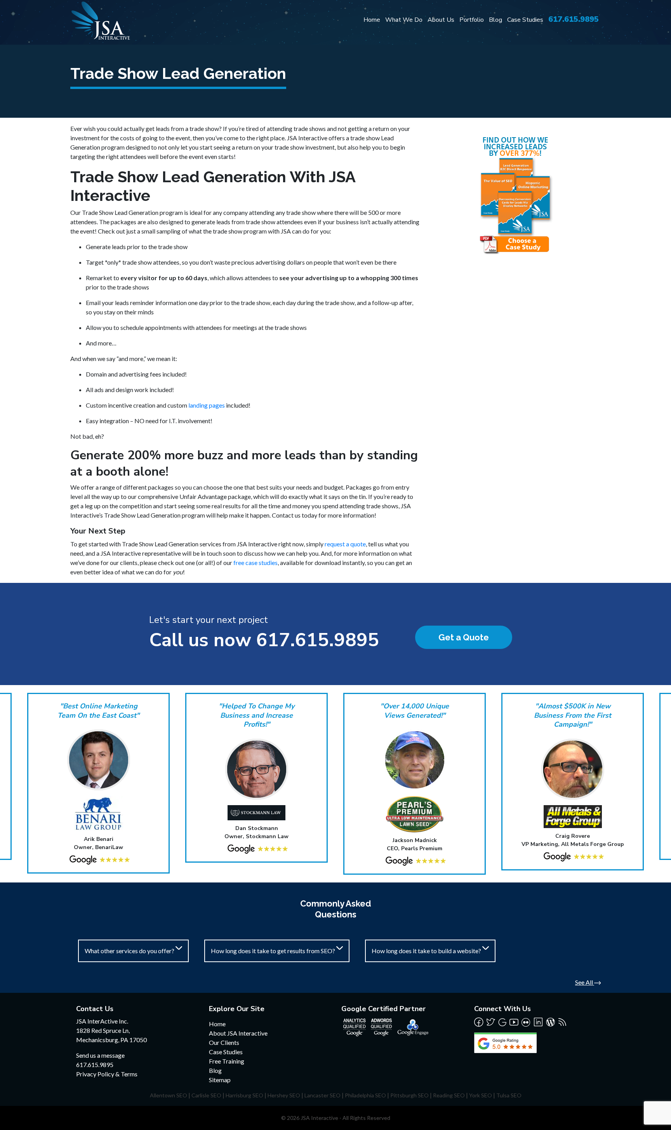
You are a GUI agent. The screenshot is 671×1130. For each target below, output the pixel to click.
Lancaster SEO (322, 1095)
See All (584, 982)
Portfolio (471, 20)
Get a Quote (463, 637)
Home (371, 20)
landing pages (206, 405)
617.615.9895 (573, 19)
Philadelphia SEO (365, 1095)
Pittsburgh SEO (409, 1095)
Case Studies (525, 20)
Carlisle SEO (206, 1095)
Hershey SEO (284, 1095)
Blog (495, 20)
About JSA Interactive (238, 1033)
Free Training (226, 1061)
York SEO (480, 1095)
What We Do (403, 20)
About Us (441, 20)
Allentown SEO (168, 1095)
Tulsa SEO (509, 1095)
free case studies (255, 562)
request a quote (345, 544)
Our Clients (224, 1042)
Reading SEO (449, 1095)
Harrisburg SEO (244, 1095)
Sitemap (220, 1079)
